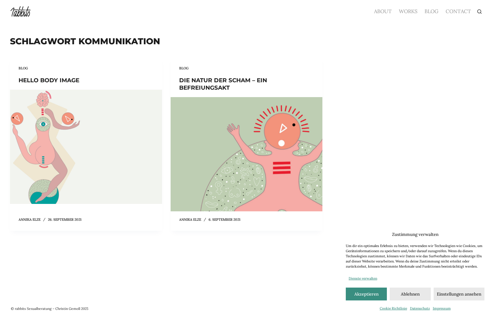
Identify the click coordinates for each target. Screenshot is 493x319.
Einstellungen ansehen (459, 294)
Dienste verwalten (363, 278)
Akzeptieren (366, 294)
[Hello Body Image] (86, 147)
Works (408, 11)
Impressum (442, 308)
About (383, 11)
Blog (432, 11)
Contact (458, 11)
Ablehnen (410, 294)
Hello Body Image (49, 80)
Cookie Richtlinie (393, 308)
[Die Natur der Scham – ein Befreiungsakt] (247, 154)
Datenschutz (420, 308)
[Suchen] (479, 11)
